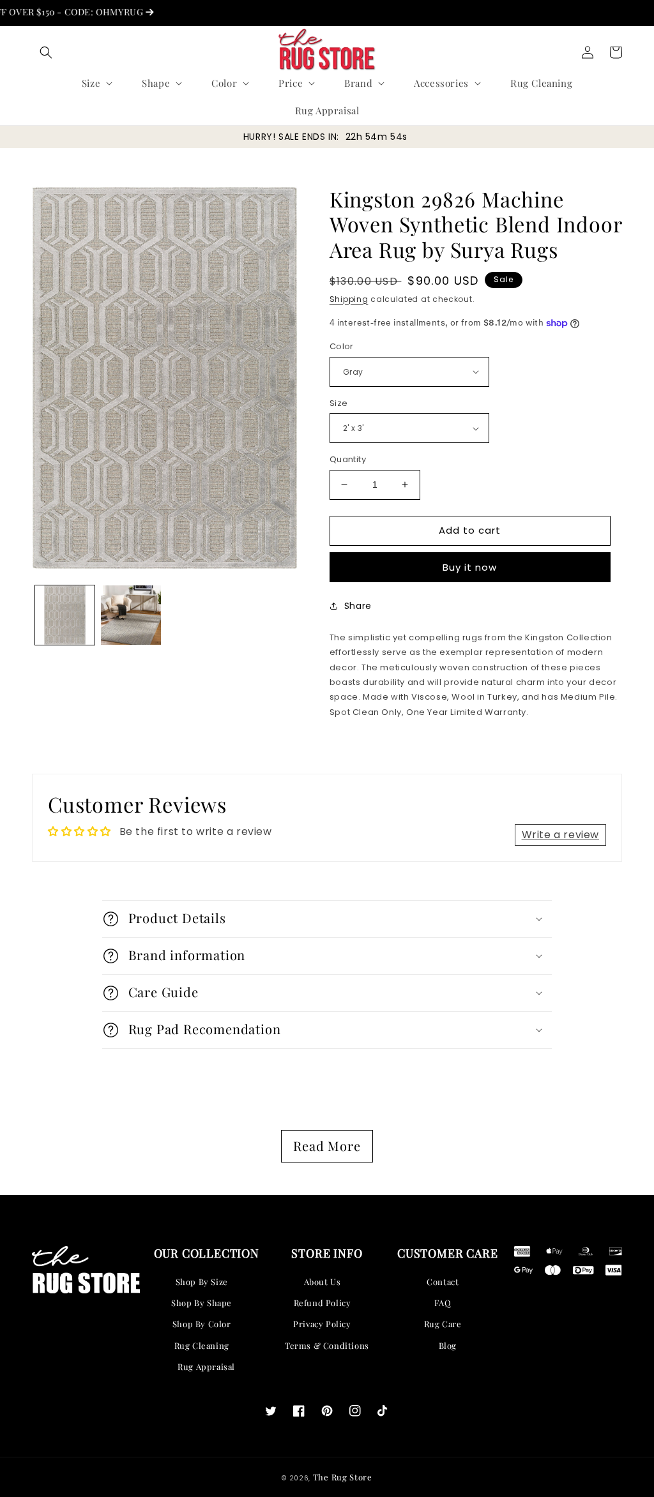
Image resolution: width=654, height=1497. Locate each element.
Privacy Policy (322, 1323)
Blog (448, 1345)
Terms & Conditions (327, 1345)
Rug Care (443, 1323)
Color (342, 346)
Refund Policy (322, 1302)
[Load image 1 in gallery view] (65, 615)
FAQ (442, 1302)
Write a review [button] (560, 834)
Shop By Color (201, 1323)
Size (339, 403)
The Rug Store (342, 1476)
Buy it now (470, 567)
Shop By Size (202, 1281)
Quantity (348, 459)
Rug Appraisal (206, 1366)
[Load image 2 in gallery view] (130, 615)
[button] (46, 52)
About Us (322, 1281)
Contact (443, 1281)
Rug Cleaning (201, 1345)
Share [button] (358, 605)
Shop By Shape (201, 1302)
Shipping (349, 299)
